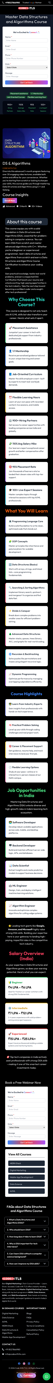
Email (8, 46)
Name (8, 37)
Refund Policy (32, 1334)
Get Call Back (26, 82)
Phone (8, 55)
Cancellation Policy (35, 1330)
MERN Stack (7, 1325)
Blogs (29, 1313)
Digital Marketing (10, 1313)
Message (8, 73)
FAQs (28, 1317)
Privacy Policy (32, 1321)
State (8, 64)
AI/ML (5, 1321)
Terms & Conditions (35, 1325)
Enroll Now (10, 200)
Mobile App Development (13, 1337)
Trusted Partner (32, 2)
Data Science (8, 1317)
